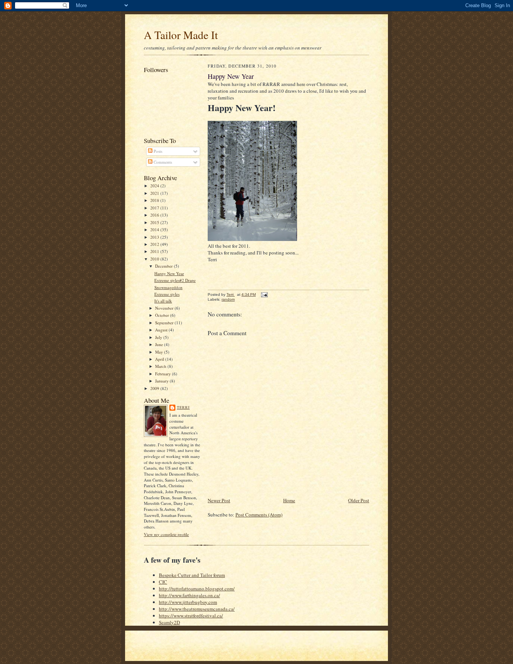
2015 (155, 222)
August (162, 330)
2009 (155, 388)
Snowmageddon (168, 287)
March (161, 366)
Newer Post (219, 500)
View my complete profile (166, 534)
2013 (155, 237)
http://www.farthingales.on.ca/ (189, 595)
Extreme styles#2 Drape (175, 280)
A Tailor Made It (181, 34)
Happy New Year (169, 273)
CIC (163, 581)
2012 (155, 244)
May (159, 352)
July (159, 337)
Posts (157, 151)
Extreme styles (167, 294)
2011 (155, 251)
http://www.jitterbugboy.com (188, 602)
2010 (155, 259)
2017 (155, 208)
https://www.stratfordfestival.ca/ (191, 615)
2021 (155, 193)
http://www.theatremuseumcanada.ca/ (197, 608)
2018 (155, 200)
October (162, 315)
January (162, 381)
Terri (183, 407)
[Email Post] (264, 294)
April (160, 359)
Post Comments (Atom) (258, 514)
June (159, 344)
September (165, 322)
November (165, 308)
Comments (162, 162)
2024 (155, 185)
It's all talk (163, 301)
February (163, 373)
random (228, 299)
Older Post (358, 500)
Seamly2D (169, 622)
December (164, 266)
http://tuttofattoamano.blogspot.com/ (197, 588)
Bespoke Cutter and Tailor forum (192, 575)
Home (289, 500)
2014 (155, 229)
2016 (155, 215)
